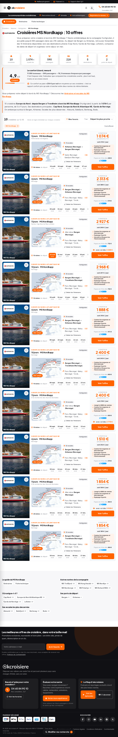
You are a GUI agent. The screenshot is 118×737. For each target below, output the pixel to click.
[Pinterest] (106, 719)
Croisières (10, 22)
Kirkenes (77, 597)
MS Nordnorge (69, 588)
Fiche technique (38, 22)
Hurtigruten (22, 28)
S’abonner (106, 695)
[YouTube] (94, 719)
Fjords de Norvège (12, 602)
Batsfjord (21, 611)
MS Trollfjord (68, 584)
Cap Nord (8, 597)
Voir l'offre (103, 167)
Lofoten (28, 602)
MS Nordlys (102, 584)
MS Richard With (102, 588)
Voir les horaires (15, 697)
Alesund (8, 611)
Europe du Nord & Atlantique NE (30, 597)
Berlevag (34, 611)
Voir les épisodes (89, 694)
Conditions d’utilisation (94, 729)
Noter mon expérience (57, 698)
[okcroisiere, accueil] (59, 667)
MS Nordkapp (12, 126)
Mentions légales (79, 729)
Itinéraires (23, 22)
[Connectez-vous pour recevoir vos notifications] (86, 8)
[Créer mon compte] (91, 8)
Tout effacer (109, 126)
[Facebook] (82, 719)
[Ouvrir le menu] (4, 7)
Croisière (5, 28)
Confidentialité (109, 729)
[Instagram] (88, 719)
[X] (112, 719)
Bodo (46, 611)
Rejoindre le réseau (98, 15)
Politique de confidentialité (16, 654)
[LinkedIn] (100, 719)
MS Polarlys (85, 588)
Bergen (65, 597)
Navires (13, 28)
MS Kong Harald (85, 584)
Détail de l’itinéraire (73, 161)
